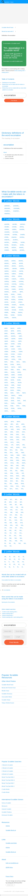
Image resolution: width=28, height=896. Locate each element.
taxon (13, 395)
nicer (6, 369)
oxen (23, 463)
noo (16, 520)
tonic (12, 400)
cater (6, 344)
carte (20, 341)
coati (12, 346)
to (18, 567)
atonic (14, 266)
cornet (6, 284)
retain (6, 312)
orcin (6, 382)
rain (11, 465)
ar (19, 556)
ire (10, 517)
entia (12, 356)
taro (17, 478)
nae (15, 517)
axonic (6, 268)
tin (14, 543)
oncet (20, 377)
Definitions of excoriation (8, 82)
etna (5, 447)
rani (17, 465)
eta (16, 515)
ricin (18, 393)
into (21, 450)
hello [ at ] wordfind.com (12, 863)
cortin (6, 286)
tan (16, 538)
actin (19, 328)
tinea (18, 398)
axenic (21, 266)
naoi (22, 452)
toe (20, 543)
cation (14, 273)
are (11, 504)
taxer (6, 395)
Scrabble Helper (6, 699)
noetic (20, 297)
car (17, 507)
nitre (18, 369)
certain (14, 227)
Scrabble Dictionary (7, 693)
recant (6, 310)
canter (22, 268)
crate (6, 354)
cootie (14, 281)
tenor (6, 398)
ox (23, 564)
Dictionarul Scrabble (7, 815)
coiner (22, 279)
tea (16, 540)
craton (13, 286)
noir (23, 457)
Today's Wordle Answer (8, 703)
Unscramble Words (7, 696)
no (23, 561)
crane (20, 351)
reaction (7, 213)
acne (6, 421)
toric (18, 400)
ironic (19, 294)
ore (11, 528)
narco (13, 367)
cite (5, 437)
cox (5, 512)
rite (16, 470)
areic (6, 333)
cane (6, 429)
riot (11, 470)
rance (6, 385)
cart (5, 432)
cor (16, 509)
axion (19, 333)
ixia (17, 452)
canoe (13, 338)
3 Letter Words (5, 792)
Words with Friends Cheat (9, 687)
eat (17, 512)
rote (17, 473)
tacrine (14, 250)
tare (5, 478)
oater (13, 375)
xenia (19, 408)
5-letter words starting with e (9, 611)
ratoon (20, 307)
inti (16, 450)
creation (7, 211)
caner (6, 338)
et (19, 559)
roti (23, 473)
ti (13, 567)
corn (11, 442)
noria (12, 372)
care (18, 429)
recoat (14, 310)
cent (17, 432)
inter (11, 362)
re (5, 567)
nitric (13, 297)
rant (23, 465)
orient (20, 302)
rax (20, 530)
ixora (18, 364)
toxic (6, 403)
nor (21, 520)
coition (14, 229)
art (16, 504)
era (5, 515)
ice (21, 515)
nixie (5, 372)
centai (21, 273)
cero (23, 432)
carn (24, 429)
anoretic (16, 206)
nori (5, 460)
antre (19, 331)
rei (10, 533)
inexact (14, 245)
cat (22, 507)
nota (11, 460)
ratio (12, 385)
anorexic (7, 208)
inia (5, 450)
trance (14, 317)
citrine (22, 227)
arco (11, 426)
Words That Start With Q (8, 780)
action (13, 261)
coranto (6, 232)
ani (16, 502)
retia (5, 393)
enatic (14, 289)
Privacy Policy (9, 876)
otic (18, 463)
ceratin (6, 227)
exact (6, 359)
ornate (6, 304)
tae (10, 538)
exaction (16, 211)
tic (5, 543)
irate (5, 364)
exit (11, 447)
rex (20, 533)
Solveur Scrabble (6, 803)
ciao (5, 434)
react (19, 385)
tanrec (20, 312)
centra (6, 276)
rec (5, 533)
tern (11, 481)
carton (6, 273)
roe (20, 535)
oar (11, 522)
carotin (14, 224)
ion (5, 517)
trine (23, 405)
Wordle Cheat (5, 690)
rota (11, 473)
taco (17, 476)
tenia (20, 395)
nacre (6, 367)
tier (17, 481)
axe (5, 507)
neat (18, 455)
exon (17, 447)
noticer (14, 247)
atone (13, 333)
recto (12, 390)
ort (16, 528)
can (11, 507)
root (5, 473)
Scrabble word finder (11, 843)
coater (6, 279)
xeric (13, 411)
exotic (14, 291)
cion (17, 434)
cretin (20, 286)
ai (9, 556)
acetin (6, 261)
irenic (13, 294)
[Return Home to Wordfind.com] (2, 2)
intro (18, 362)
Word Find (9, 2)
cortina (15, 234)
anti (5, 426)
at (23, 556)
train (5, 405)
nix (10, 520)
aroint (21, 263)
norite (6, 299)
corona (14, 284)
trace (19, 403)
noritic (6, 247)
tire (5, 483)
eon (22, 512)
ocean (20, 375)
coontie (21, 229)
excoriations (7, 590)
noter (19, 372)
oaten (6, 375)
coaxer (14, 279)
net (21, 517)
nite (11, 457)
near (11, 455)
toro (16, 488)
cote (18, 442)
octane (20, 299)
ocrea (6, 377)
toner (6, 400)
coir (5, 439)
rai (5, 530)
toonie (20, 315)
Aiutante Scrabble (6, 809)
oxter (12, 382)
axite (6, 336)
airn (12, 424)
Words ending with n (7, 615)
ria (5, 535)
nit (5, 520)
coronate (16, 208)
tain (23, 476)
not (5, 522)
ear (11, 512)
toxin (12, 403)
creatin (22, 234)
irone (12, 364)
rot (5, 538)
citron (20, 276)
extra (13, 359)
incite (6, 294)
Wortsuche (4, 806)
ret (15, 533)
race (5, 465)
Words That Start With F (8, 783)
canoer (14, 268)
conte (18, 346)
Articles (8, 825)
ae (5, 556)
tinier (6, 315)
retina (13, 312)
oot (17, 525)
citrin (13, 276)
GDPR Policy (9, 867)
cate (11, 432)
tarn (11, 478)
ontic (6, 380)
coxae (13, 351)
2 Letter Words (5, 789)
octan (13, 377)
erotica (22, 237)
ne (18, 561)
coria (19, 349)
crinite (6, 237)
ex (23, 559)
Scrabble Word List (11, 830)
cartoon (22, 224)
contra (6, 281)
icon (24, 447)
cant (12, 429)
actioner (7, 206)
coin (24, 437)
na (13, 561)
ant (21, 502)
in (5, 561)
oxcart (14, 304)
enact (6, 356)
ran (10, 530)
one (5, 525)
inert (5, 362)
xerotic (22, 250)
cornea (21, 281)
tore (23, 486)
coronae (15, 232)
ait (5, 502)
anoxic (6, 263)
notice (13, 299)
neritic (22, 245)
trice (17, 405)
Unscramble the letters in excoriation (11, 580)
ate (21, 504)
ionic (24, 362)
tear (5, 481)
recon (12, 387)
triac (11, 405)
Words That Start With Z (8, 777)
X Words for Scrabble (7, 771)
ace (5, 499)
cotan (6, 351)
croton (6, 289)
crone (13, 354)
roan (21, 470)
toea (16, 483)
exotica (14, 242)
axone (13, 336)
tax (10, 540)
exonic (6, 291)
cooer (13, 349)
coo (11, 509)
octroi (6, 302)
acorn (12, 328)
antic (12, 331)
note (17, 460)
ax (5, 559)
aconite (6, 224)
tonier (13, 315)
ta (9, 567)
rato (11, 468)
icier (20, 359)
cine (11, 434)
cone (11, 439)
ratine (6, 307)
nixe (17, 457)
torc (17, 486)
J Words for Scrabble (7, 765)
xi (22, 567)
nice (5, 457)
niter (12, 369)
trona (6, 408)
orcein (13, 302)
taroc (24, 393)
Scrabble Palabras (7, 812)
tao (21, 538)
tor (10, 546)
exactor (6, 239)
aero (5, 424)
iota (5, 452)
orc (5, 528)
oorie (12, 380)
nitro (24, 369)
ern (11, 515)
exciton (15, 239)
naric (19, 367)
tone (22, 483)
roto (5, 476)
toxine (6, 317)
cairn (20, 336)
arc (5, 504)
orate (19, 380)
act (11, 499)
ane (10, 502)
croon (19, 354)
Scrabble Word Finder (7, 684)
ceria (19, 344)
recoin (21, 310)
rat (15, 530)
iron (11, 452)
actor (6, 331)
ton (25, 543)
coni (17, 439)
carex (13, 341)
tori (5, 488)
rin (10, 535)
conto (6, 349)
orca (11, 463)
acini (5, 328)
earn (17, 445)
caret (6, 341)
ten (21, 540)
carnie (21, 271)
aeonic (21, 261)
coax (17, 437)
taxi (23, 478)
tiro (11, 483)
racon (19, 382)
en (10, 559)
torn (11, 488)
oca (21, 522)
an (14, 556)
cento (13, 344)
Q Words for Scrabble (7, 774)
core (5, 442)
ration (13, 307)
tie (10, 543)
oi (9, 564)
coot (23, 439)
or (19, 564)
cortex (21, 284)
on (14, 564)
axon (17, 426)
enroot (21, 289)
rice (5, 470)
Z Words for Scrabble (7, 768)
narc (5, 455)
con (5, 509)
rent (23, 468)
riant (11, 393)
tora (11, 486)
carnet (14, 271)
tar (5, 540)
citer (5, 346)
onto (5, 463)
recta (19, 387)
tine (22, 481)
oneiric (21, 247)
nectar (6, 297)
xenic (6, 411)
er (14, 559)
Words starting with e (7, 613)
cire (23, 434)
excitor (6, 242)
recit (5, 387)
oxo (21, 528)
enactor (14, 237)
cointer (6, 229)
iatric (21, 291)
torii (24, 400)
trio (22, 488)
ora (22, 525)
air (21, 499)
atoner (6, 266)
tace (11, 476)
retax (18, 390)
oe (5, 564)
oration (6, 250)
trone (12, 408)
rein (17, 468)
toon (5, 486)
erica (19, 356)
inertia (6, 245)
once (23, 460)
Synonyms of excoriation (8, 602)
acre (12, 421)
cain (24, 426)
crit (12, 445)
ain (16, 499)
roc (15, 535)
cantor (6, 271)
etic (23, 445)
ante (22, 424)
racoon (21, 304)
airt (17, 424)
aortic (14, 263)
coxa (6, 445)
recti (5, 390)
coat (11, 437)
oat (16, 522)
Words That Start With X (8, 786)
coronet (6, 234)
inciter (23, 242)
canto (20, 338)
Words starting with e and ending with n (12, 617)
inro (11, 450)
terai (12, 398)
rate (5, 468)
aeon (18, 421)
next (24, 455)
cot (22, 509)
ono (11, 525)
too (5, 546)
